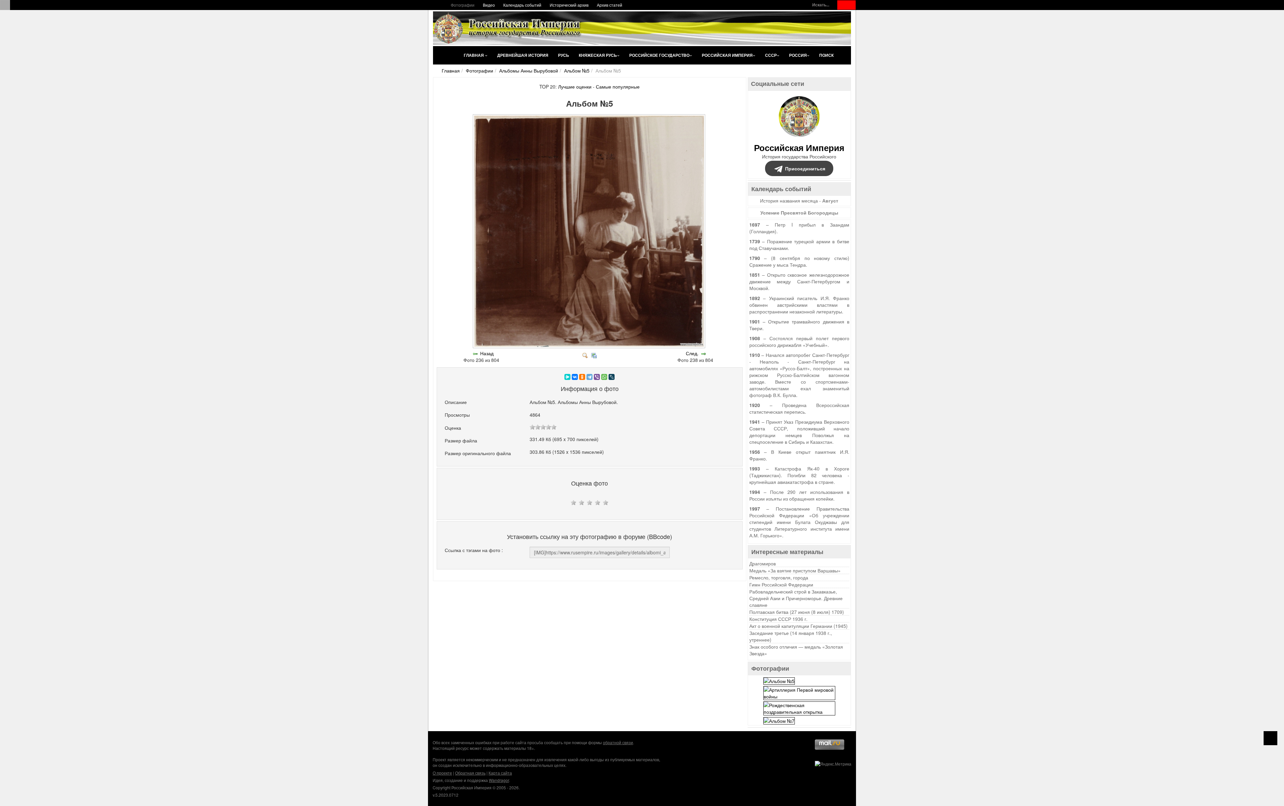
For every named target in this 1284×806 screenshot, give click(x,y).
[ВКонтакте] (575, 377)
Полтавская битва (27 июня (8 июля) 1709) (796, 612)
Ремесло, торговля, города (778, 577)
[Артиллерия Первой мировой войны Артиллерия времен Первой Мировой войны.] (799, 692)
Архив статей (609, 5)
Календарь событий (522, 5)
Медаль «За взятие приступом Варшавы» (795, 570)
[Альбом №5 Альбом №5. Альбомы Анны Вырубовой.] (590, 346)
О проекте (442, 773)
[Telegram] (589, 377)
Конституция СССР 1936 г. (778, 619)
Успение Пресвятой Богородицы (799, 212)
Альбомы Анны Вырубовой (528, 70)
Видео (489, 5)
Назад (487, 353)
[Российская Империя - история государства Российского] (508, 28)
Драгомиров (762, 563)
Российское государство (659, 55)
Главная (474, 55)
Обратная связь (470, 773)
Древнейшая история (522, 55)
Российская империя (727, 55)
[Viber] (597, 377)
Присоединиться (805, 168)
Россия (798, 55)
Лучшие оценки (575, 86)
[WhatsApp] (604, 377)
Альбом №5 (577, 70)
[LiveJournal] (612, 377)
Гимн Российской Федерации (781, 584)
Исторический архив (569, 5)
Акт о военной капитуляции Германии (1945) (798, 626)
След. (692, 353)
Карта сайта (500, 773)
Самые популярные (618, 86)
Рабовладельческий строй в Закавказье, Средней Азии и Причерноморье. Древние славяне (796, 598)
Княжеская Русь (598, 55)
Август (830, 200)
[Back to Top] (1270, 738)
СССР (771, 55)
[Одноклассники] (582, 377)
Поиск (826, 55)
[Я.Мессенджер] (567, 377)
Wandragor (499, 780)
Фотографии (462, 5)
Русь (563, 55)
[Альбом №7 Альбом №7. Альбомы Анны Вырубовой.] (779, 720)
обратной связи (618, 742)
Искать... (820, 5)
